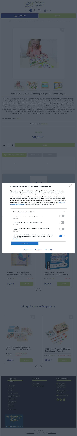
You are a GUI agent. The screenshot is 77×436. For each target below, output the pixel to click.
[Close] (71, 186)
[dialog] (38, 218)
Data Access (38, 250)
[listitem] (38, 212)
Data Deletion (28, 250)
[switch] (61, 216)
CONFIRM (25, 243)
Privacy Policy (49, 250)
